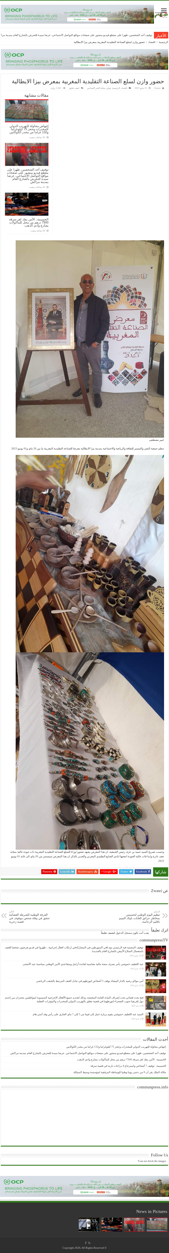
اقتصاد (151, 42)
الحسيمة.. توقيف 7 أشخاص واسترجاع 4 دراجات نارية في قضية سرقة (128, 1065)
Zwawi (157, 88)
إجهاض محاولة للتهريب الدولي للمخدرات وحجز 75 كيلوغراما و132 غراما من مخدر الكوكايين (28, 129)
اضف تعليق (74, 88)
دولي (109, 88)
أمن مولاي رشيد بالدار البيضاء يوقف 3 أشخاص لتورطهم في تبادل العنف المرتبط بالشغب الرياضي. (89, 980)
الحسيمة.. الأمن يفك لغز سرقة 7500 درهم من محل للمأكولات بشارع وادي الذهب (107, 35)
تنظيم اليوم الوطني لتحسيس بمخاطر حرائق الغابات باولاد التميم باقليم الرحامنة (139, 916)
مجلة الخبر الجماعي (96, 88)
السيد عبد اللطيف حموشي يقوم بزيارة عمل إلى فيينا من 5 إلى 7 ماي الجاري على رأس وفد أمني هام (88, 1014)
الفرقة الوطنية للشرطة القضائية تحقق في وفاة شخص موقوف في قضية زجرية (29, 916)
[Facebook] (85, 1242)
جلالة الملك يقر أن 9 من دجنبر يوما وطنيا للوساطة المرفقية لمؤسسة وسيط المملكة (119, 1072)
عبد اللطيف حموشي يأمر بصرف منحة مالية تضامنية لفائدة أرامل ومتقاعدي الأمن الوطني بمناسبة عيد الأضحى (83, 964)
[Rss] (89, 1242)
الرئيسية (163, 42)
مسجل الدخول (124, 932)
